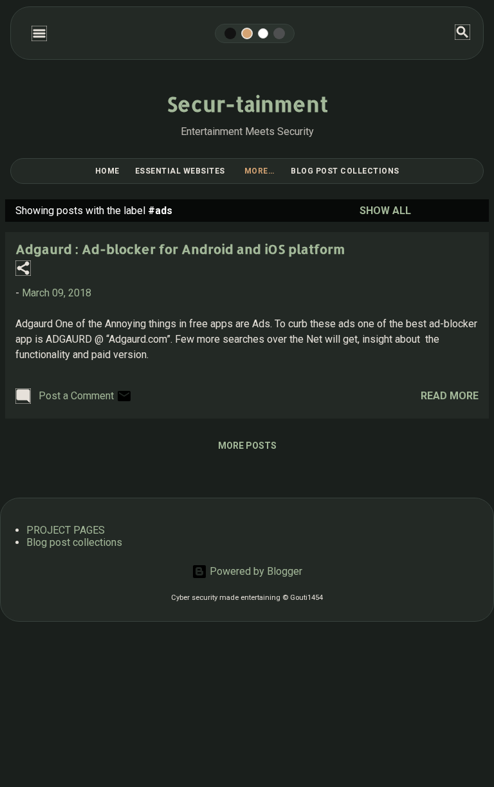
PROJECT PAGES (65, 530)
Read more (450, 396)
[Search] (462, 33)
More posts (247, 445)
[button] (23, 269)
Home (107, 171)
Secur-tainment (247, 104)
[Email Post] (124, 400)
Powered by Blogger (254, 571)
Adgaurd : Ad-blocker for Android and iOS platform (180, 248)
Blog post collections (345, 171)
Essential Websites (180, 171)
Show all (385, 210)
